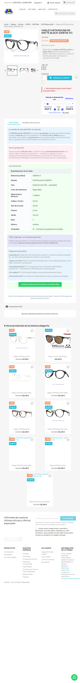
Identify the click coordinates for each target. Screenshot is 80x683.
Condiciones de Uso (30, 559)
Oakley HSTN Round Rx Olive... (58, 429)
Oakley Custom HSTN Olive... (58, 356)
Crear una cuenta (48, 559)
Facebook (6, 539)
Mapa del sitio (27, 574)
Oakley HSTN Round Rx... (22, 356)
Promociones (9, 552)
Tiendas (26, 577)
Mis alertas (45, 562)
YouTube (11, 539)
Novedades (8, 555)
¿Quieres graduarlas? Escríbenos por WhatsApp (40, 284)
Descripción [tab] (14, 122)
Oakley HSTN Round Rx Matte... (58, 393)
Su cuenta (46, 548)
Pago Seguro (27, 567)
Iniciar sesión (46, 557)
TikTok (20, 539)
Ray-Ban (32, 9)
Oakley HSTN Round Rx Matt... (22, 393)
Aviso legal (26, 556)
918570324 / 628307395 (22, 2)
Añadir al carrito (59, 78)
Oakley (22, 9)
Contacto (53, 9)
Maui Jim (42, 9)
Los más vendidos (10, 557)
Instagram (15, 539)
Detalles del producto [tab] (31, 122)
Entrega (26, 554)
